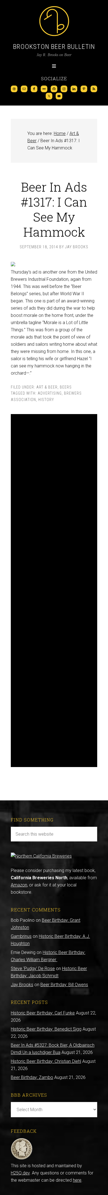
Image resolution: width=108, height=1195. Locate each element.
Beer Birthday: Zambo (32, 1077)
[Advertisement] (54, 590)
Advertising (50, 393)
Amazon (19, 885)
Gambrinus (21, 936)
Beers (66, 387)
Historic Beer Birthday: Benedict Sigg (46, 1029)
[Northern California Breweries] (41, 856)
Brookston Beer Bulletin (54, 47)
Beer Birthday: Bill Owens (64, 984)
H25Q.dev (20, 1173)
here (77, 1180)
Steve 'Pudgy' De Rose (33, 968)
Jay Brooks (22, 984)
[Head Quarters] (22, 1158)
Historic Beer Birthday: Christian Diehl (46, 1061)
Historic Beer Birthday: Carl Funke (43, 1013)
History (46, 399)
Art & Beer (47, 387)
